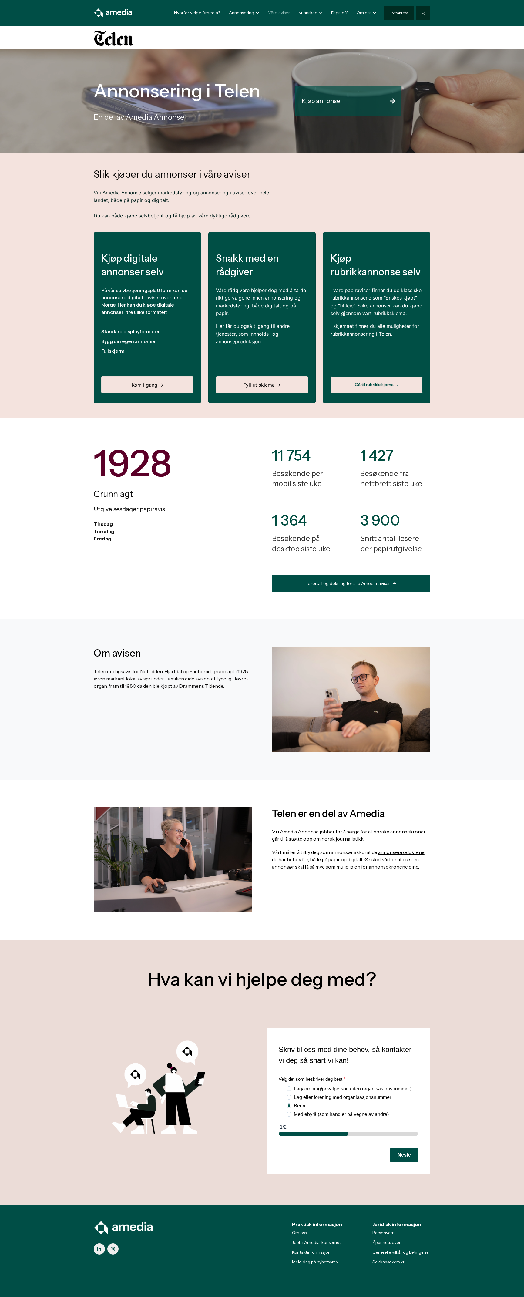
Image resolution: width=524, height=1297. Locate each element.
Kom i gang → (147, 385)
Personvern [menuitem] (383, 1232)
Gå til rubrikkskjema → (377, 384)
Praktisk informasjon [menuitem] (317, 1224)
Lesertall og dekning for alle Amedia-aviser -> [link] (351, 583)
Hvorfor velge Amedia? (197, 12)
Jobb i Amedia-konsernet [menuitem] (316, 1242)
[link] (113, 12)
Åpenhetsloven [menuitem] (386, 1242)
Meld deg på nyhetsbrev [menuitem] (315, 1261)
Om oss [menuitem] (299, 1232)
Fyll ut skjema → (262, 385)
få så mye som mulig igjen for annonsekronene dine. (362, 867)
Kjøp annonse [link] (321, 101)
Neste (404, 1155)
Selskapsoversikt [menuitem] (388, 1261)
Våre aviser (279, 12)
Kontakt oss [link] (399, 13)
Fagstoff (339, 12)
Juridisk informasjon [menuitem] (396, 1224)
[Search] (423, 13)
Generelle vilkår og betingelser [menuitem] (401, 1252)
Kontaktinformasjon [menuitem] (311, 1252)
